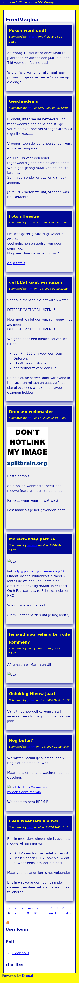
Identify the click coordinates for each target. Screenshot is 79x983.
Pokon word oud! (27, 30)
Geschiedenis (23, 101)
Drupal (27, 976)
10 (35, 913)
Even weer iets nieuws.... (36, 821)
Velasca (32, 36)
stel (29, 222)
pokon (31, 700)
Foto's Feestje (24, 216)
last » (67, 913)
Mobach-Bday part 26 (32, 539)
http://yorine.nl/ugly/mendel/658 (39, 571)
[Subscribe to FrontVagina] (7, 923)
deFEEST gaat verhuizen (35, 282)
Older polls (20, 953)
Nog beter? (21, 740)
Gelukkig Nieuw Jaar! (32, 693)
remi (30, 107)
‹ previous (30, 908)
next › (53, 913)
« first (13, 908)
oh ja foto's (16, 263)
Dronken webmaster (31, 411)
